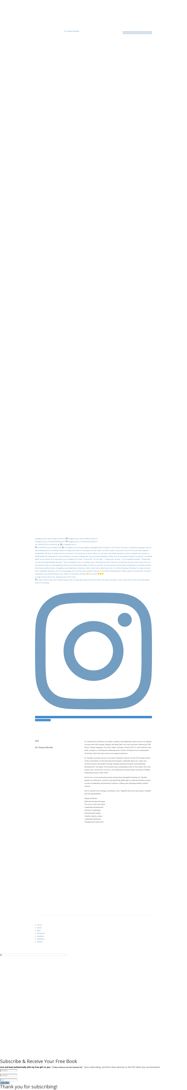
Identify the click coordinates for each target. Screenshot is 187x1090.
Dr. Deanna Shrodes (71, 31)
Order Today (84, 109)
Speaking (68, 6)
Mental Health (101, 369)
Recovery (58, 456)
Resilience (97, 331)
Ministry (75, 352)
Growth (77, 331)
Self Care (110, 369)
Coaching (78, 6)
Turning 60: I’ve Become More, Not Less (63, 348)
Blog (52, 6)
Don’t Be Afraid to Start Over (55, 365)
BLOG (79, 265)
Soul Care (70, 412)
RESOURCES (123, 265)
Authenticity (50, 331)
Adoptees (40, 939)
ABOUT (38, 265)
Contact (89, 6)
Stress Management (82, 412)
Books (59, 6)
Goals (62, 369)
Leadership (86, 369)
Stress (75, 389)
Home (37, 6)
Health (83, 331)
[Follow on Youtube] (95, 279)
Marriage (50, 436)
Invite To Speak (94, 502)
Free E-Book (43, 871)
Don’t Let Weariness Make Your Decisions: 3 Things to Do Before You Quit (64, 383)
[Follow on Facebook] (87, 279)
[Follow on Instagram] (100, 279)
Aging (58, 331)
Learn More (93, 55)
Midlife (89, 331)
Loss (93, 369)
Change (64, 331)
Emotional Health (52, 352)
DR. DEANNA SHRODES (93, 14)
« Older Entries (40, 465)
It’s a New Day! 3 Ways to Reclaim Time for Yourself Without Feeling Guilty (60, 405)
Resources (41, 933)
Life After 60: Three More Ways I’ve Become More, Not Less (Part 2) (70, 324)
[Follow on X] (91, 279)
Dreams (71, 331)
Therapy (66, 456)
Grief (67, 369)
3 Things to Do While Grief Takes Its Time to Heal (55, 450)
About (45, 6)
